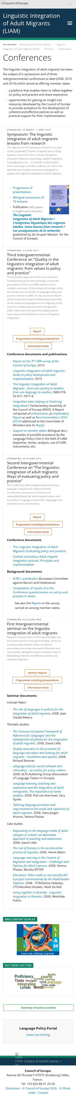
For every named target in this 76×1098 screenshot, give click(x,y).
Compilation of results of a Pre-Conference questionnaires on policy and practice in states (40, 592)
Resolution (41, 413)
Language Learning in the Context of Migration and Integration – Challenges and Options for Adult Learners (41, 862)
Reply (39, 425)
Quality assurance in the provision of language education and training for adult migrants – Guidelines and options (40, 753)
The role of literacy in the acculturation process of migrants (38, 850)
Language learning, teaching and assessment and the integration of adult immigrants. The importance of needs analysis (38, 789)
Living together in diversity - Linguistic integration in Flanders (37, 894)
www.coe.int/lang (38, 1035)
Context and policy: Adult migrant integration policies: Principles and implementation (36, 560)
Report (37, 331)
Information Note (38, 346)
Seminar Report (37, 672)
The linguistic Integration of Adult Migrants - (39, 388)
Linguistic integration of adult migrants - (39, 375)
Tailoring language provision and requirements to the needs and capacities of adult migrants (41, 809)
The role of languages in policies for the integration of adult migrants (38, 711)
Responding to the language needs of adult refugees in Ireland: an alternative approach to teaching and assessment (40, 835)
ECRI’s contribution (25, 578)
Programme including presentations (37, 338)
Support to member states (29, 430)
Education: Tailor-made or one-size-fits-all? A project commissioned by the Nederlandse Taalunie (41, 879)
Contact (43, 1092)
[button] (38, 4)
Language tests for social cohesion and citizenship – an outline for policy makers (39, 768)
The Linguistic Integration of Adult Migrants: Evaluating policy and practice (39, 549)
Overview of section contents (38, 1007)
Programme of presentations (22, 190)
